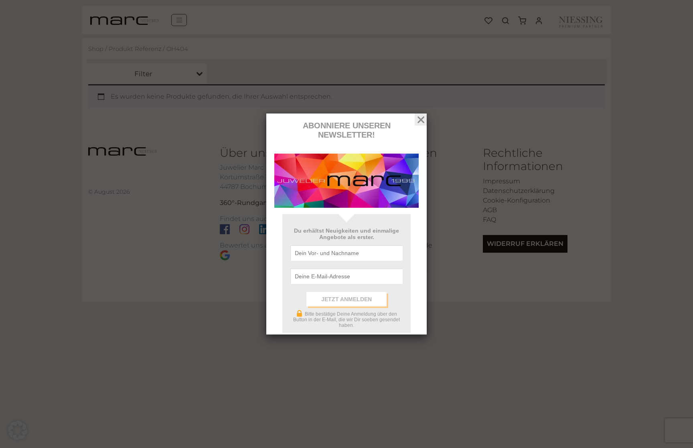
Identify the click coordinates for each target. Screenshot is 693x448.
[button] (17, 430)
